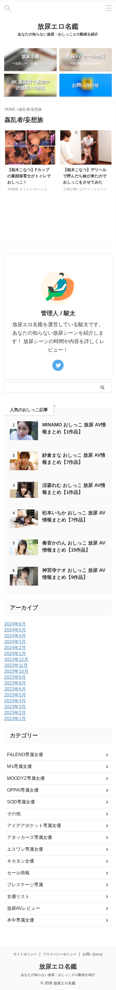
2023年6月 (15, 689)
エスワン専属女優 (25, 849)
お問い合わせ (92, 954)
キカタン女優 (20, 861)
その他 (14, 813)
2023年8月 (15, 683)
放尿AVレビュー (23, 908)
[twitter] (58, 365)
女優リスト (18, 896)
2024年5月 (15, 630)
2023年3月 (15, 706)
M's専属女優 (19, 766)
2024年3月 (15, 641)
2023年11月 (16, 665)
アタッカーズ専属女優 (29, 837)
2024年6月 (15, 624)
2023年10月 (16, 671)
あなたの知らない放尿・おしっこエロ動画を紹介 (58, 975)
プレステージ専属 (25, 884)
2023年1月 (15, 718)
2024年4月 (15, 635)
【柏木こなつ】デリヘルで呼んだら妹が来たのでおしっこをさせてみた (84, 175)
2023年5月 (15, 695)
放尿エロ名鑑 (58, 26)
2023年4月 (15, 700)
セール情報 (18, 872)
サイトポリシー (25, 954)
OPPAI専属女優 (23, 790)
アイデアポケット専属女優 (34, 825)
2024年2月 (15, 647)
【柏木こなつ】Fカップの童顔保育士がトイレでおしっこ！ (29, 175)
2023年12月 (16, 659)
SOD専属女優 (21, 801)
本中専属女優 (20, 920)
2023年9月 (15, 677)
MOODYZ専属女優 (26, 778)
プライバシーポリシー (60, 954)
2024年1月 (15, 653)
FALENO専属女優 (25, 754)
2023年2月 (15, 712)
